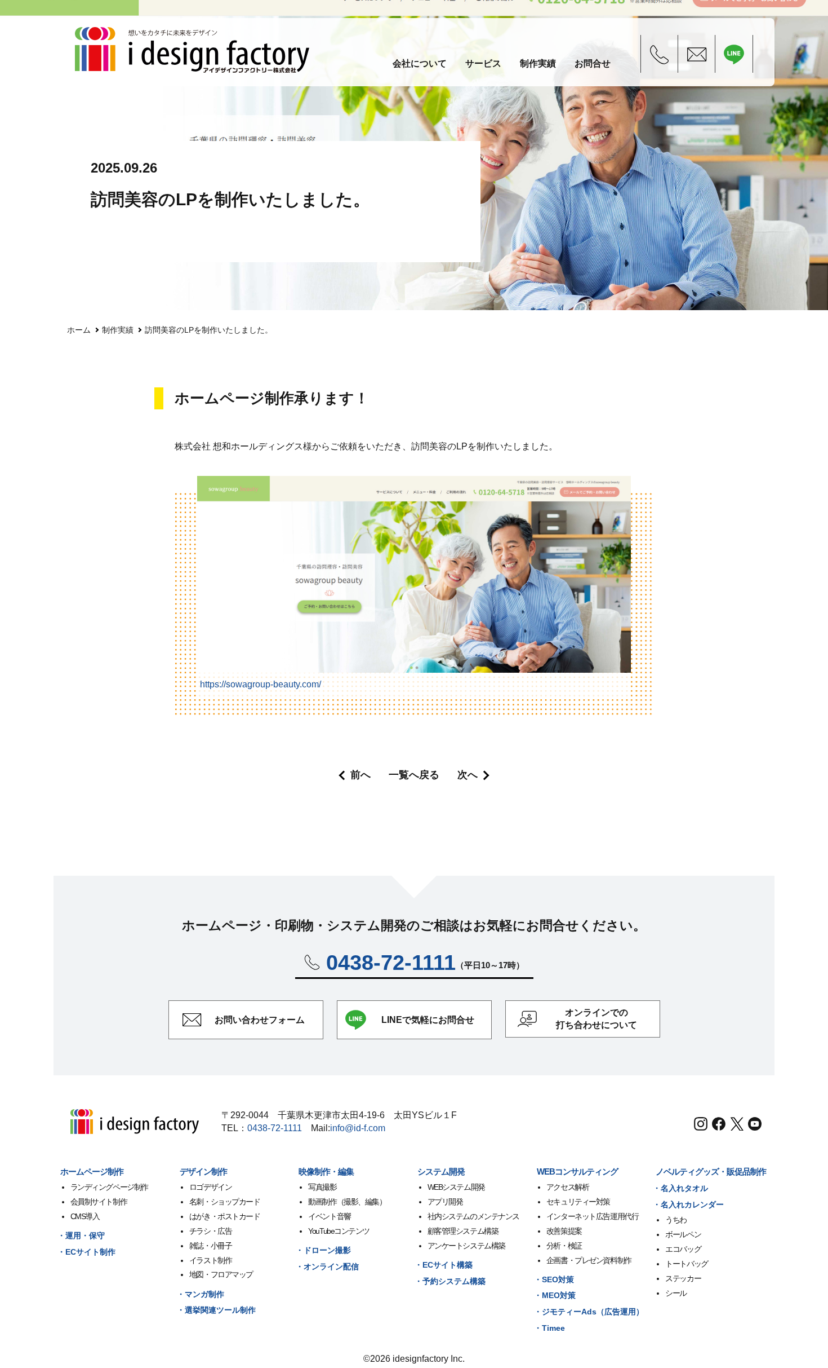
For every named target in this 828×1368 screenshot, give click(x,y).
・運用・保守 (81, 1235)
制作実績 (117, 329)
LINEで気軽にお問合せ (427, 1020)
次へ (467, 774)
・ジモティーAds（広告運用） (589, 1311)
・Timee (549, 1327)
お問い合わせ (260, 1020)
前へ (360, 774)
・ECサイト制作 (86, 1251)
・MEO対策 (555, 1295)
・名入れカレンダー (688, 1204)
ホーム (79, 329)
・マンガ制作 (200, 1294)
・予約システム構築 (450, 1281)
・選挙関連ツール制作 (216, 1309)
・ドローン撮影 (323, 1250)
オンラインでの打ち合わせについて (596, 1019)
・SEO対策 (554, 1279)
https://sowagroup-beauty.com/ (260, 684)
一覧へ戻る (414, 774)
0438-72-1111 (274, 1128)
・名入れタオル (680, 1188)
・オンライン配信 (327, 1266)
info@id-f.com (357, 1128)
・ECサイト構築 (444, 1264)
